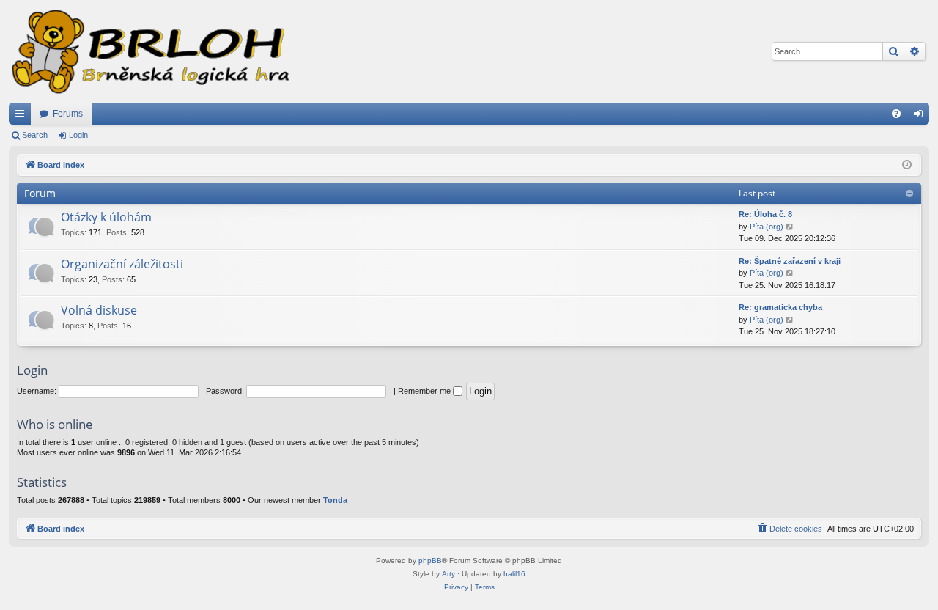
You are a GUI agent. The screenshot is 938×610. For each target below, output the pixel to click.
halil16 (514, 574)
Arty (448, 574)
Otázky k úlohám (106, 217)
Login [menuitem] (921, 117)
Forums (68, 114)
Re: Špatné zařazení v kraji (790, 261)
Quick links (23, 117)
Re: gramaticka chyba (780, 307)
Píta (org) (766, 226)
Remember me (425, 390)
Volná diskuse (99, 310)
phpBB (430, 560)
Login (78, 135)
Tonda (335, 500)
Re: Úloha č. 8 (765, 214)
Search (35, 135)
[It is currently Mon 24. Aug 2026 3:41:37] (907, 165)
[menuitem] (896, 114)
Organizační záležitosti (122, 264)
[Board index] (149, 51)
